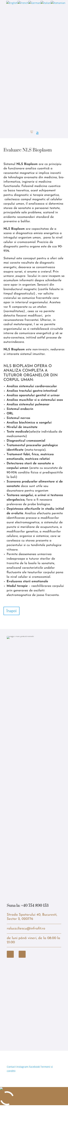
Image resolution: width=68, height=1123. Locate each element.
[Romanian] (58, 3)
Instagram (22, 1066)
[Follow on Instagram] (22, 954)
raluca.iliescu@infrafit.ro (26, 928)
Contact (11, 1066)
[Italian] (46, 3)
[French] (23, 3)
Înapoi (11, 610)
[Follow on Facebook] (10, 954)
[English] (12, 3)
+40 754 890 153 (34, 905)
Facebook (34, 1066)
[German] (34, 3)
